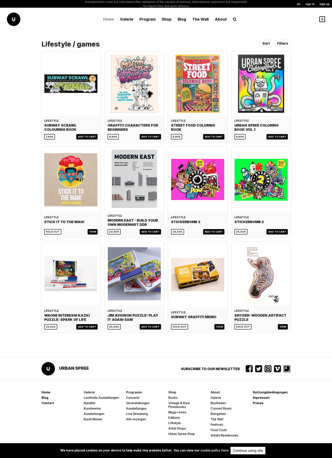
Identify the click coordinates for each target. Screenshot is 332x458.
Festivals (217, 424)
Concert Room (221, 408)
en (298, 4)
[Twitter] (258, 368)
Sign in (310, 4)
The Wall (200, 19)
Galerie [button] (126, 19)
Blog (182, 19)
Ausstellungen (94, 414)
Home (108, 19)
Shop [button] (167, 19)
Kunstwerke (92, 408)
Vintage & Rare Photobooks (179, 405)
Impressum (261, 398)
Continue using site (248, 451)
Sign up (325, 4)
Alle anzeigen (136, 419)
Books (173, 398)
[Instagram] (268, 368)
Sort (266, 43)
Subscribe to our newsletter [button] (210, 369)
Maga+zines (177, 412)
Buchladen (218, 403)
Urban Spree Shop (181, 434)
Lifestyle (174, 423)
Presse (258, 403)
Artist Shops (177, 428)
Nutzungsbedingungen (270, 392)
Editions (174, 418)
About (221, 19)
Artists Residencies (224, 435)
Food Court (219, 430)
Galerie (216, 398)
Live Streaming (137, 414)
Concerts (132, 398)
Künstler (89, 403)
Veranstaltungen (137, 403)
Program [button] (147, 19)
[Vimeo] (277, 368)
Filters (282, 43)
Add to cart (87, 136)
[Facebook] (249, 368)
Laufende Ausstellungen (101, 398)
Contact (48, 403)
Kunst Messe (93, 419)
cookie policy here (214, 450)
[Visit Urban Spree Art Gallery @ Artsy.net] (286, 368)
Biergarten (218, 414)
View (92, 231)
